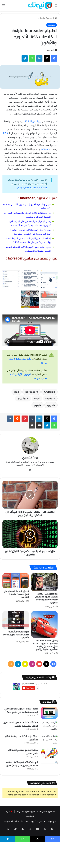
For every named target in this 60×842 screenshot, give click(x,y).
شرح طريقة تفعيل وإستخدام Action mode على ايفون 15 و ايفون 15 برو (22, 764)
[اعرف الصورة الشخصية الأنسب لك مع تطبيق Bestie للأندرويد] (15, 620)
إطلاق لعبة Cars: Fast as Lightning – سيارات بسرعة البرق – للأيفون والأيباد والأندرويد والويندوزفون (45, 645)
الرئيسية (51, 18)
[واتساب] (32, 58)
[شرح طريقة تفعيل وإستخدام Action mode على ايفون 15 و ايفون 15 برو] (49, 766)
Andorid (49, 391)
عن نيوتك (52, 821)
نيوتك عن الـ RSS (33, 121)
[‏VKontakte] (10, 419)
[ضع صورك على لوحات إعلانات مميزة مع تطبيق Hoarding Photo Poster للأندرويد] (44, 582)
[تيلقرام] (25, 58)
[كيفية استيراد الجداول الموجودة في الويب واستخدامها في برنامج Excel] (49, 713)
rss (36, 398)
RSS (5, 133)
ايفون (37, 405)
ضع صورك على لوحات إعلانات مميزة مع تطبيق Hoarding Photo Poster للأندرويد (46, 598)
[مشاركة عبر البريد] (39, 425)
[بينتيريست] (25, 419)
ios (16, 391)
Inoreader (46, 149)
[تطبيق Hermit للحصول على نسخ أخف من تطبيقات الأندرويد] (15, 580)
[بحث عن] (56, 6)
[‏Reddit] (17, 419)
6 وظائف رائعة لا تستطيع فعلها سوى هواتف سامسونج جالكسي (20, 724)
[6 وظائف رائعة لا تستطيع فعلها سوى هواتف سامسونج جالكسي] (49, 726)
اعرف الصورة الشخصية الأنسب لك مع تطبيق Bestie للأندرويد (16, 635)
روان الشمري (30, 457)
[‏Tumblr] (32, 419)
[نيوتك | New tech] (40, 5)
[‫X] (47, 58)
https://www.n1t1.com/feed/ (32, 187)
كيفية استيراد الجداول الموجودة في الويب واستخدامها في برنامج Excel (21, 710)
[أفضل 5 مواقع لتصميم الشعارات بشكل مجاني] (49, 753)
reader (49, 398)
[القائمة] (3, 6)
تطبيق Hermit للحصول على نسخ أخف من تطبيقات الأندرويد (16, 594)
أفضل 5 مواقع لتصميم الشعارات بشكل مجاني (23, 752)
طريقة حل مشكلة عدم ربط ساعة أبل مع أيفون (21, 738)
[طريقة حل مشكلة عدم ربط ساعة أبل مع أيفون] (49, 740)
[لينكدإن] (39, 58)
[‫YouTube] (39, 664)
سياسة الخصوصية (11, 821)
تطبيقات (42, 18)
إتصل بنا (24, 821)
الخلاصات (22, 398)
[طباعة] (32, 425)
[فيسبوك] (54, 58)
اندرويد (50, 405)
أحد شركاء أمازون (38, 821)
